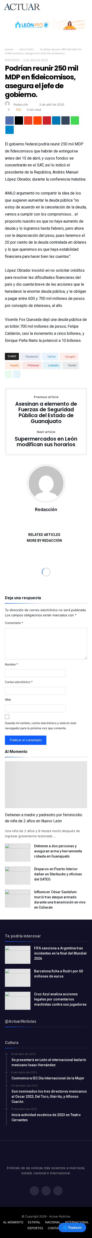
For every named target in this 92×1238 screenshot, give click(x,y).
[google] (28, 121)
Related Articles (44, 535)
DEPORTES (35, 1228)
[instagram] (58, 1191)
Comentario (14, 623)
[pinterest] (47, 121)
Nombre (11, 664)
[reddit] (37, 121)
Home (9, 49)
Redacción (20, 104)
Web (8, 699)
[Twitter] (46, 1191)
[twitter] (19, 121)
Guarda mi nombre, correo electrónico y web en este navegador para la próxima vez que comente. (40, 725)
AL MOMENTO (13, 1222)
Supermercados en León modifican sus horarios (46, 439)
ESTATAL (34, 1222)
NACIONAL (26, 49)
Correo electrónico (19, 682)
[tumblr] (65, 121)
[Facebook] (34, 1191)
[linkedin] (56, 121)
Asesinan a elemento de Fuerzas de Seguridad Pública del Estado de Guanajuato (46, 410)
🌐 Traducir (72, 1227)
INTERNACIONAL (77, 1222)
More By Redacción (44, 541)
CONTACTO (56, 1228)
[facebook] (9, 121)
